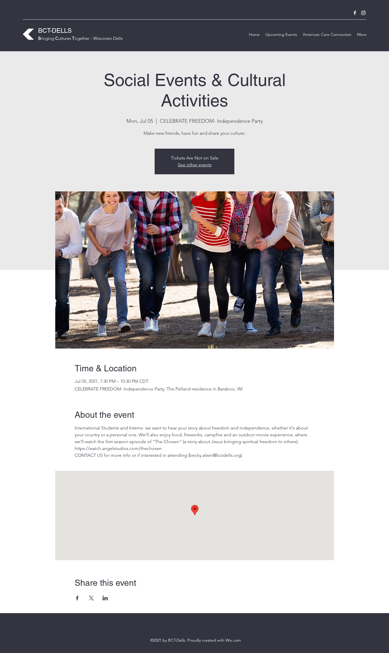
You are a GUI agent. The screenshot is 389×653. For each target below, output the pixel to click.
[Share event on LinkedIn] (105, 598)
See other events (195, 164)
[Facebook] (355, 13)
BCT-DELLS (55, 30)
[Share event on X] (91, 598)
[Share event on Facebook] (77, 598)
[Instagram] (363, 13)
